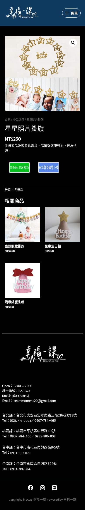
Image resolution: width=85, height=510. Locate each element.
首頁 (7, 119)
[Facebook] (30, 487)
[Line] (54, 487)
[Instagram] (42, 487)
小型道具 (18, 119)
